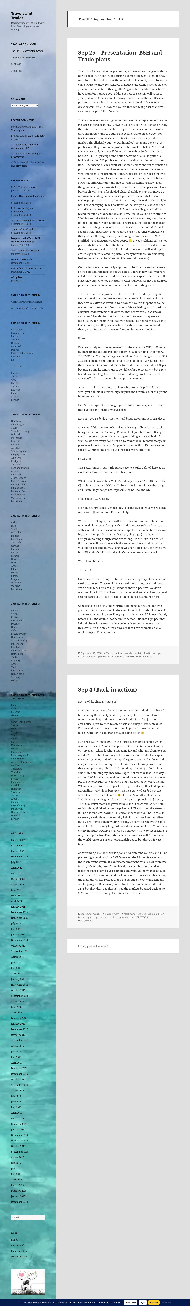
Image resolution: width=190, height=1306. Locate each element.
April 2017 (16, 1062)
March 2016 (17, 1118)
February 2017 (19, 1068)
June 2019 (16, 962)
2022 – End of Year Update (25, 250)
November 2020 (19, 917)
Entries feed (17, 1245)
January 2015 (18, 1196)
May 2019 (16, 968)
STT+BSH (129, 656)
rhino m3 (154, 913)
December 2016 (19, 1073)
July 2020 (16, 923)
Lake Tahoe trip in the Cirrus (26, 268)
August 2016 (17, 1090)
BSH (140, 653)
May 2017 (16, 1057)
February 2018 (19, 1018)
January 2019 (18, 979)
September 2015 (20, 1151)
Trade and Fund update (23, 229)
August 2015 (17, 1157)
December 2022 (19, 856)
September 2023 (20, 845)
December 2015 (19, 1135)
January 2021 (18, 906)
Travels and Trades (21, 15)
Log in (14, 1239)
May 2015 (16, 1174)
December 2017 (19, 1029)
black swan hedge (127, 653)
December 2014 (19, 1201)
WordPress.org (19, 1256)
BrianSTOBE (17, 135)
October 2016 (18, 1079)
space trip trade (95, 917)
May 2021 (16, 895)
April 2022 (16, 867)
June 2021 (16, 890)
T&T (13, 144)
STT (121, 656)
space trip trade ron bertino (104, 656)
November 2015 (19, 1140)
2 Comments (87, 920)
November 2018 (19, 984)
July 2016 (16, 1096)
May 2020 (16, 929)
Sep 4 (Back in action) (107, 689)
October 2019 (18, 945)
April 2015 (16, 1179)
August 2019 (17, 956)
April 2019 (16, 973)
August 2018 (17, 1001)
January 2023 (18, 851)
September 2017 (20, 1040)
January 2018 (18, 1023)
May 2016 (16, 1107)
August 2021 (17, 884)
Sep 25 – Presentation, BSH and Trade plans (120, 56)
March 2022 (17, 873)
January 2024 (18, 839)
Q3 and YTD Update (21, 259)
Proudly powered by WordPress (95, 946)
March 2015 (17, 1185)
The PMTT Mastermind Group (27, 50)
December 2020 (19, 912)
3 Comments (145, 656)
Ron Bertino (150, 653)
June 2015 (16, 1168)
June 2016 (16, 1101)
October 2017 (18, 1034)
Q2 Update (16, 277)
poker (108, 913)
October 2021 (18, 878)
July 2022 (16, 862)
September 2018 (20, 995)
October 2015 (18, 1146)
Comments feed (19, 1251)
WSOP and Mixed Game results (27, 220)
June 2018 (16, 1007)
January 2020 (18, 934)
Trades (109, 653)
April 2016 (16, 1112)
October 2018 (18, 990)
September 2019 (20, 951)
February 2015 (19, 1190)
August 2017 (17, 1046)
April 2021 (16, 901)
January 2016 (18, 1129)
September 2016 (20, 1084)
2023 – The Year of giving (24, 187)
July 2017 (16, 1051)
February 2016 (19, 1123)
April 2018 (16, 1012)
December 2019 (19, 940)
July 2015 (16, 1162)
